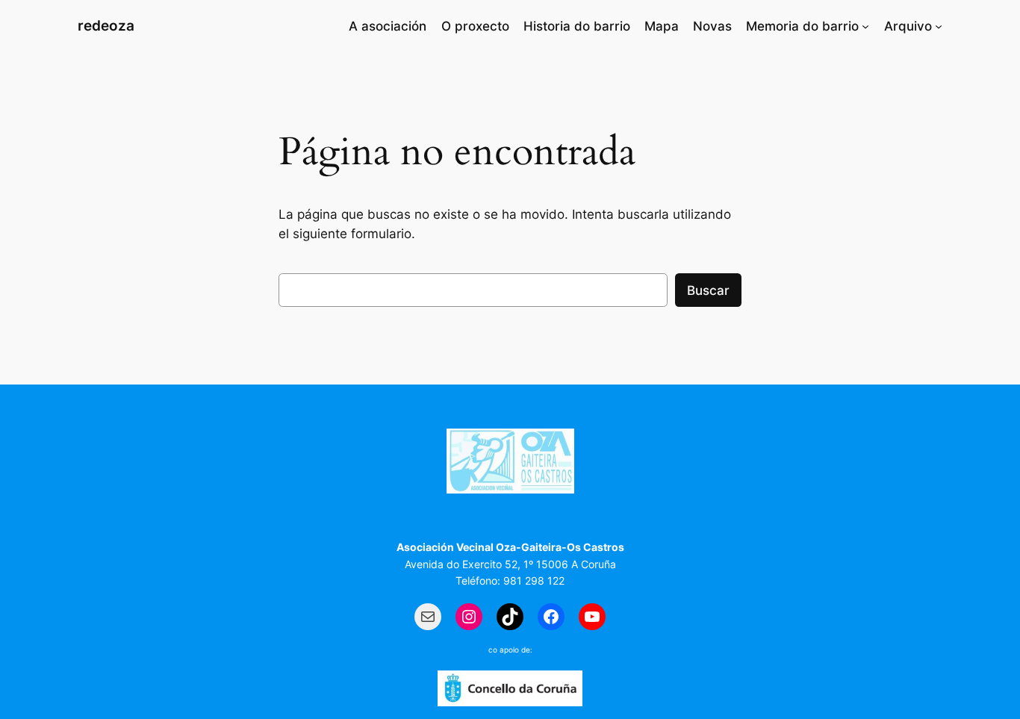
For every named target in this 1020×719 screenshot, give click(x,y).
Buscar (708, 290)
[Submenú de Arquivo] (938, 26)
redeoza (106, 25)
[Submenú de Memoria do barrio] (865, 26)
